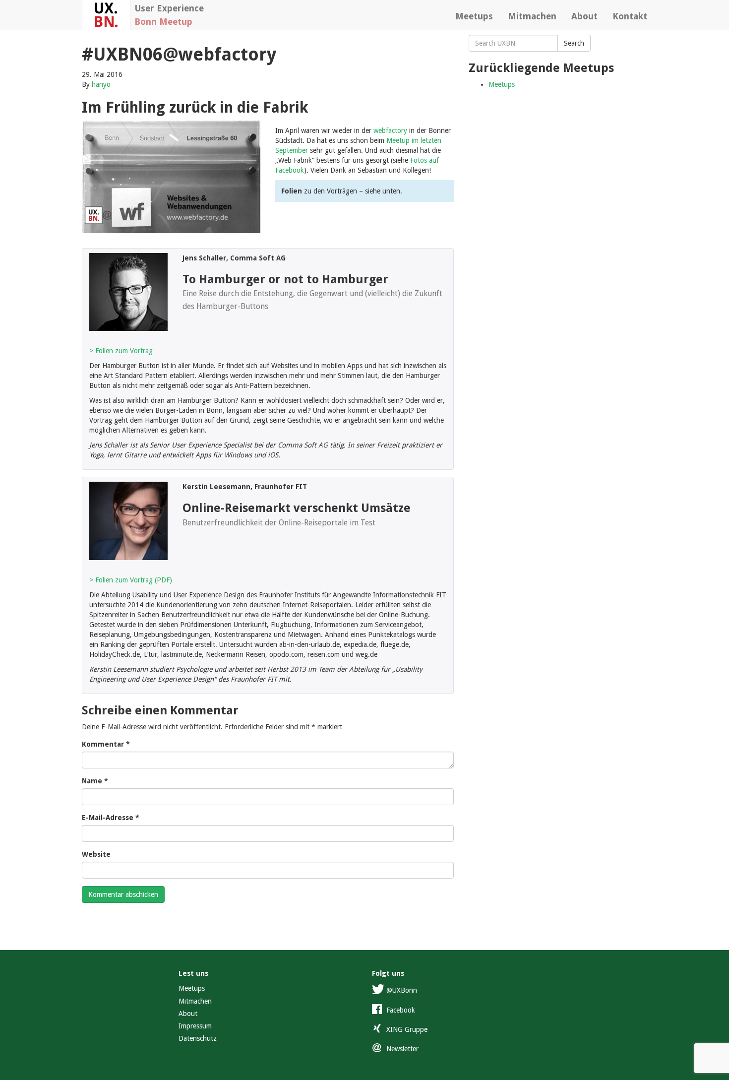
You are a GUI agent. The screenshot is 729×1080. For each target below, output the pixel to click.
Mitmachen (532, 16)
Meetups (474, 16)
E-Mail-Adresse (110, 818)
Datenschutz (198, 1038)
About (584, 16)
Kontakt (629, 16)
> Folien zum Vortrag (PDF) (130, 580)
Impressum (195, 1026)
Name (95, 781)
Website (96, 854)
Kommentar (106, 744)
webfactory (390, 130)
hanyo (101, 84)
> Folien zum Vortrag (121, 351)
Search (574, 43)
